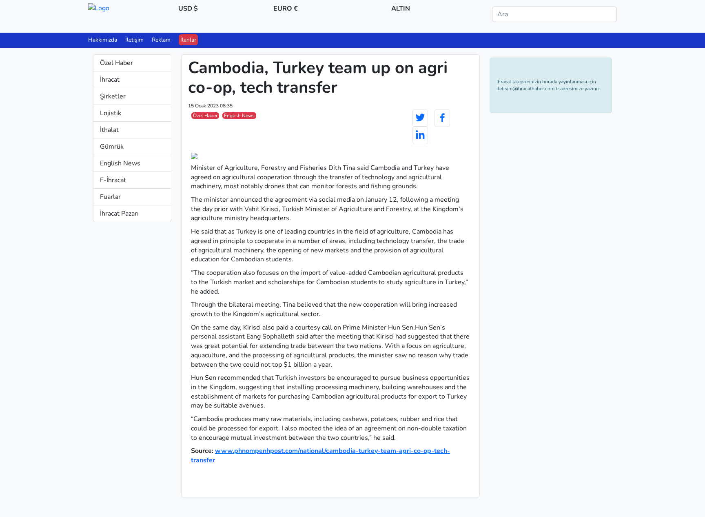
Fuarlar (110, 196)
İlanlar (188, 40)
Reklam (161, 40)
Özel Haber (116, 62)
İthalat (109, 129)
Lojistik (110, 113)
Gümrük (112, 146)
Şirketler (113, 96)
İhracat (110, 79)
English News (120, 163)
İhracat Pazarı (119, 213)
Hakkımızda (102, 40)
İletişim (134, 40)
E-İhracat (113, 180)
